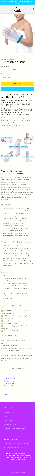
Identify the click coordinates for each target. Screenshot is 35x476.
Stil (2, 73)
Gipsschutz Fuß (9, 386)
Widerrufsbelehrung (10, 424)
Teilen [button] (5, 394)
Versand (6, 412)
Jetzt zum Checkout (17, 89)
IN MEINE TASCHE (17, 83)
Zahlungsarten (8, 420)
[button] (2, 9)
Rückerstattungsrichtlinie (12, 433)
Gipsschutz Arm (9, 378)
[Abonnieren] (29, 464)
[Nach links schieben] (13, 56)
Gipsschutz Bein (9, 383)
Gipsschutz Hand (9, 381)
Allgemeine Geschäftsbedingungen (15, 428)
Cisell (14, 472)
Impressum (7, 416)
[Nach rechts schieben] (22, 56)
